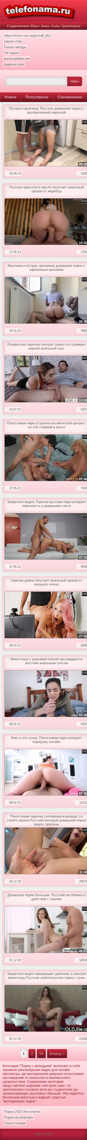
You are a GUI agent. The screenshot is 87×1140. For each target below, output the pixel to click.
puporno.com (14, 64)
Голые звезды (15, 47)
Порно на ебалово (18, 1117)
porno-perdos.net (17, 58)
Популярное (37, 97)
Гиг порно (11, 53)
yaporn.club (13, 41)
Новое (10, 97)
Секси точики (14, 1123)
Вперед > (57, 1054)
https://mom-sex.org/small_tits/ (27, 35)
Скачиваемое (70, 97)
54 (41, 1054)
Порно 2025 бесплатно (22, 1111)
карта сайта (43, 1134)
